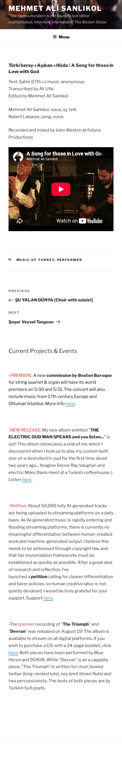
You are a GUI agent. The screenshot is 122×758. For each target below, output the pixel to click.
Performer (70, 260)
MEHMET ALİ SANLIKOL (55, 8)
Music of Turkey (35, 260)
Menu (64, 36)
